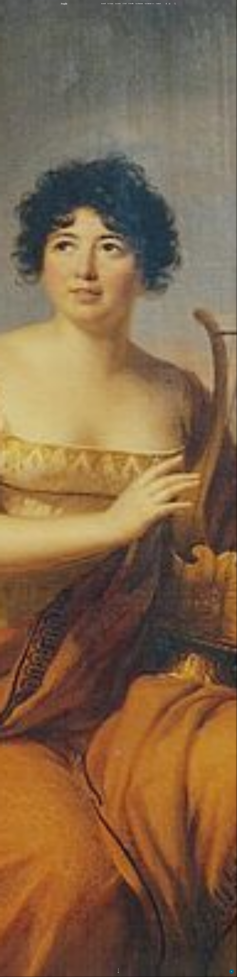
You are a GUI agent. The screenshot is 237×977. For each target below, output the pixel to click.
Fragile (64, 4)
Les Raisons (118, 511)
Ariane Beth (118, 552)
